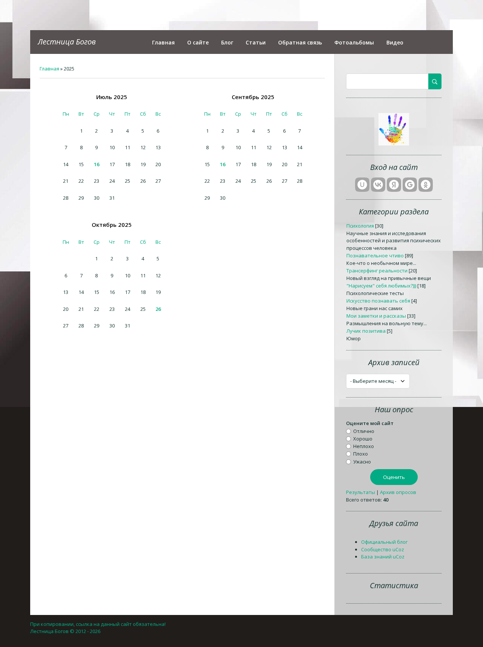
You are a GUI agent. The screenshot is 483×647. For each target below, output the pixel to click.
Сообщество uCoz (382, 549)
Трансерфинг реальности (377, 270)
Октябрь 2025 (112, 224)
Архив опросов (398, 492)
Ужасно (362, 461)
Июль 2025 (111, 97)
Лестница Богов (67, 42)
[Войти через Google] (410, 184)
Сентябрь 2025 (253, 97)
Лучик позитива (366, 330)
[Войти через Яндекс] (394, 184)
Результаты (360, 492)
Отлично (363, 430)
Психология (360, 225)
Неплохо (363, 446)
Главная (49, 68)
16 (96, 164)
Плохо (360, 453)
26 (158, 309)
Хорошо (362, 438)
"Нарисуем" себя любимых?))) (381, 285)
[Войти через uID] (362, 184)
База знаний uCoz (383, 556)
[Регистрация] (393, 143)
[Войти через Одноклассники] (425, 184)
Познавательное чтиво (375, 255)
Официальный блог (384, 541)
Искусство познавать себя (378, 300)
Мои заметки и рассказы (376, 315)
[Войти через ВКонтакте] (378, 184)
